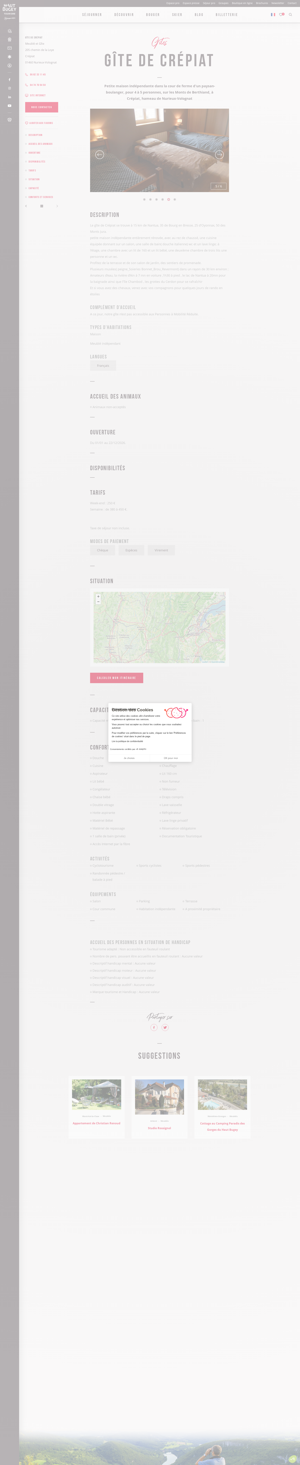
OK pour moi (171, 758)
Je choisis (129, 758)
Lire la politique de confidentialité (127, 741)
